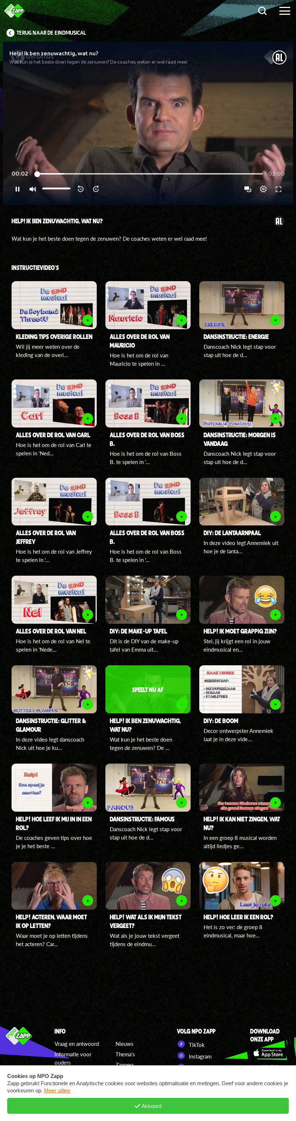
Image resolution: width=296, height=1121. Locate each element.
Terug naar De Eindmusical (51, 33)
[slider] (148, 174)
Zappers (125, 1064)
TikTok (196, 1044)
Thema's (125, 1054)
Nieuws (125, 1043)
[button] (148, 123)
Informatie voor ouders (73, 1058)
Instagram (199, 1056)
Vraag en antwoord (77, 1043)
